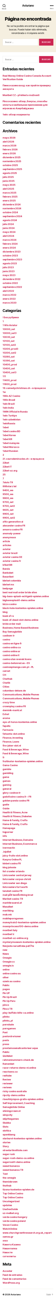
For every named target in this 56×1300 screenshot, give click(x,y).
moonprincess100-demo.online (20, 926)
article (6, 541)
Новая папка (10, 1248)
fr (3, 757)
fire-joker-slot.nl (12, 745)
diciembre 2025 (12, 157)
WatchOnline (10, 1228)
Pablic (6, 985)
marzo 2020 (9, 302)
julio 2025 (8, 177)
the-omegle (9, 1177)
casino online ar (11, 651)
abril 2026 (8, 141)
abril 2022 (8, 291)
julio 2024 (8, 224)
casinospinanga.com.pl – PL (18, 667)
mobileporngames (13, 918)
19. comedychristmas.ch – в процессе (24, 388)
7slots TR (8, 482)
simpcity (8, 1115)
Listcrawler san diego (15, 883)
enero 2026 (9, 153)
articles (7, 545)
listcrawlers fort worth (15, 887)
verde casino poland (14, 1221)
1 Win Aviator (10, 325)
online (6, 969)
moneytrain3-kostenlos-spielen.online (24, 922)
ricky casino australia (15, 1091)
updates (7, 1205)
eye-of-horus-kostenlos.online (20, 722)
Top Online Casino (13, 1193)
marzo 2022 (9, 294)
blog (5, 612)
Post (5, 1032)
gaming (7, 785)
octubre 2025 (10, 165)
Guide (6, 808)
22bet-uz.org (10, 470)
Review (7, 1079)
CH (4, 675)
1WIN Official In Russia (15, 411)
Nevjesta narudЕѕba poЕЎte (18, 946)
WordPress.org (11, 1282)
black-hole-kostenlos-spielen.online (23, 608)
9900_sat (8, 513)
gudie (6, 804)
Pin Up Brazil (10, 997)
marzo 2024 (9, 239)
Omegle (7, 957)
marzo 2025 (9, 192)
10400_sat (9, 368)
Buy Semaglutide (12, 631)
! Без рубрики (11, 317)
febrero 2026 (10, 149)
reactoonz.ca (10, 1071)
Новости (8, 1252)
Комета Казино (12, 1244)
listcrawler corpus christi (17, 879)
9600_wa (8, 498)
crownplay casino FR (14, 706)
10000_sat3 (9, 333)
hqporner (8, 832)
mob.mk (7, 914)
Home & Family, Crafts (15, 820)
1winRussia (9, 423)
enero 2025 (9, 200)
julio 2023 (8, 267)
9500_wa (8, 494)
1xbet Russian (10, 451)
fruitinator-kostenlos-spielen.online (23, 761)
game (6, 777)
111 (4, 376)
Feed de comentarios (14, 1278)
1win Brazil (9, 403)
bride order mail (12, 623)
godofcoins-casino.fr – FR (17, 796)
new (5, 950)
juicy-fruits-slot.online (15, 855)
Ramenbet (8, 1063)
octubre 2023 (10, 255)
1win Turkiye (10, 415)
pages (6, 989)
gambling (8, 773)
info (5, 836)
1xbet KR (7, 439)
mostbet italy (10, 930)
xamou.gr (8, 1236)
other (6, 977)
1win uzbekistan (11, 419)
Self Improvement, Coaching (19, 1103)
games (6, 781)
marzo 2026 (9, 145)
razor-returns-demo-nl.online (19, 1067)
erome (6, 718)
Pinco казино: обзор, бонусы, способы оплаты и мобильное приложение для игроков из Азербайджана (25, 105)
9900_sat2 (9, 517)
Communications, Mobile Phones (21, 694)
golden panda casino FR (16, 800)
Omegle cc (9, 961)
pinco (6, 1005)
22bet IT (7, 466)
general (7, 788)
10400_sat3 (9, 372)
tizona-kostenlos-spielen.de (18, 1189)
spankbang (9, 1134)
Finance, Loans (11, 741)
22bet (6, 462)
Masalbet (8, 906)
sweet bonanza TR (13, 1170)
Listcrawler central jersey (17, 875)
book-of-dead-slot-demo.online (20, 620)
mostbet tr (8, 934)
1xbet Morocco (11, 447)
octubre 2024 (10, 212)
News (6, 953)
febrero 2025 (10, 196)
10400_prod (10, 364)
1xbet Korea (9, 435)
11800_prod (9, 384)
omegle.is (8, 965)
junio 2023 (8, 271)
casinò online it (11, 655)
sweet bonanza (11, 1166)
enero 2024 (9, 247)
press (6, 1044)
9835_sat (8, 510)
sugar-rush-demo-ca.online (18, 1158)
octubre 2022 (10, 283)
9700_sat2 (9, 506)
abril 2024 (8, 236)
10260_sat (9, 356)
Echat (6, 714)
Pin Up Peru (9, 1001)
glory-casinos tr (12, 792)
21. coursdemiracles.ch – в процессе (23, 458)
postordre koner (12, 1036)
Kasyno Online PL (12, 859)
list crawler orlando (13, 871)
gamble (7, 769)
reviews (7, 1087)
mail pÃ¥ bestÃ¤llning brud (18, 895)
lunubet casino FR (12, 891)
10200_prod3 (10, 348)
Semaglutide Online (14, 1107)
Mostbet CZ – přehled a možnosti (21, 95)
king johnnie (9, 867)
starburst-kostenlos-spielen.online (22, 1138)
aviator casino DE (12, 557)
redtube (7, 1075)
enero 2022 (9, 298)
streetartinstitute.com (15, 1150)
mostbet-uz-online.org (15, 938)
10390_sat (9, 360)
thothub (7, 1185)
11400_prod (9, 380)
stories (6, 1142)
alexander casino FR (14, 525)
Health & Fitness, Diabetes (17, 816)
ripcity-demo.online (14, 1095)
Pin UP (6, 993)
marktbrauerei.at (12, 902)
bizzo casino (10, 604)
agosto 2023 (10, 263)
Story (6, 1146)
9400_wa (8, 490)
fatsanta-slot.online (14, 733)
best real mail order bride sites (20, 592)
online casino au (12, 973)
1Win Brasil (9, 399)
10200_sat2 (9, 352)
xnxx (5, 1240)
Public (6, 1052)
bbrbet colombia (12, 580)
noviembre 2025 (12, 161)
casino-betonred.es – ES (16, 663)
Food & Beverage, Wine (16, 749)
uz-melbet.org (11, 1213)
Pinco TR (8, 1008)
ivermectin (9, 847)
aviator (7, 549)
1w (4, 392)
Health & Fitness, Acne (15, 812)
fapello (6, 726)
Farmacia (8, 730)
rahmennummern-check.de (18, 1060)
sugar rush (9, 1154)
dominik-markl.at (12, 710)
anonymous (9, 537)
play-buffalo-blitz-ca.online (18, 1012)
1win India (8, 407)
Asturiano (28, 5)
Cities (6, 686)
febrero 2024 (10, 243)
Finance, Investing (13, 737)
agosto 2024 (10, 220)
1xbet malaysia (11, 443)
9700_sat (8, 502)
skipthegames (11, 1118)
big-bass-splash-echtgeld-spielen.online (26, 596)
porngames (9, 1028)
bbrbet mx (8, 584)
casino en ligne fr (12, 643)
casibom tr (9, 635)
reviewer (8, 1083)
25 (4, 474)
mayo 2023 (9, 275)
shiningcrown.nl (12, 1111)
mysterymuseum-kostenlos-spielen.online (27, 942)
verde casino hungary (15, 1217)
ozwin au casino (11, 981)
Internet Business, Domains (18, 840)
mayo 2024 (9, 232)
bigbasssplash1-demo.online (19, 600)
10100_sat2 (9, 344)
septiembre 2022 (12, 287)
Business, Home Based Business (21, 627)
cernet (6, 671)
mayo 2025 (9, 184)
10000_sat (9, 329)
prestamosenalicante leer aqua (20, 1048)
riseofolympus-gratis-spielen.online (23, 1099)
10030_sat (9, 337)
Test (5, 1173)
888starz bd (9, 486)
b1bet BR (7, 565)
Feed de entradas (12, 1275)
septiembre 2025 (12, 169)
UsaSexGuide (10, 1209)
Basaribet (8, 576)
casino (6, 639)
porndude (8, 1024)
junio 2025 (8, 181)
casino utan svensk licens (17, 659)
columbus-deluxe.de (14, 690)
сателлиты (9, 1256)
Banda (6, 568)
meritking (8, 910)
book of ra (8, 616)
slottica (7, 1130)
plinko (6, 1016)
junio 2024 (8, 228)
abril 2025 (8, 188)
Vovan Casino (10, 1225)
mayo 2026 (9, 137)
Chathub (7, 678)
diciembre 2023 (12, 251)
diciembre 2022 (11, 279)
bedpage (8, 588)
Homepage (9, 828)
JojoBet (7, 851)
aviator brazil (10, 553)
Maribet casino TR (13, 898)
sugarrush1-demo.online (16, 1162)
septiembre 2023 (12, 259)
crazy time (9, 702)
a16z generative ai (13, 521)
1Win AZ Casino (11, 396)
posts (6, 1040)
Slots (5, 1126)
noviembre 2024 (12, 208)
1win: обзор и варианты (16, 114)
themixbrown (10, 1181)
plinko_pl (8, 1020)
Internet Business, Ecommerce (20, 843)
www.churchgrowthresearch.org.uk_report (27, 1232)
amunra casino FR (13, 529)
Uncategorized (11, 1201)
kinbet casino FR (12, 863)
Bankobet (8, 572)
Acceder (7, 1271)
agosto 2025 (10, 173)
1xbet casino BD (11, 431)
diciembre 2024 (12, 204)
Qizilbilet (7, 1056)
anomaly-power (12, 533)
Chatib (6, 682)
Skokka (7, 1122)
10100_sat (8, 341)
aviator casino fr (12, 561)
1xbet (6, 427)
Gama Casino (10, 765)
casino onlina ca (12, 647)
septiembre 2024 (12, 216)
